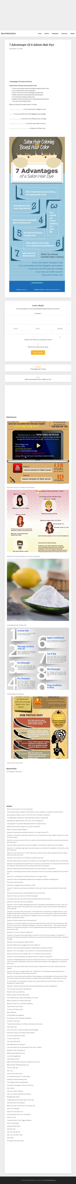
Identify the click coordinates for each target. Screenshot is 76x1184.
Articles (46, 33)
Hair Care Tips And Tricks (15, 1135)
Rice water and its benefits (15, 882)
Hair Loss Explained (13, 1123)
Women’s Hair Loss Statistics (16, 992)
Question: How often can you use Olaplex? (20, 902)
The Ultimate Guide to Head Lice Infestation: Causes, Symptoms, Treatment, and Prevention (35, 812)
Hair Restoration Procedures (16, 1103)
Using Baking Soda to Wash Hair (17, 625)
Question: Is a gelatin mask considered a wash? (21, 885)
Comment (38, 313)
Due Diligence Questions (14, 771)
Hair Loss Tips (11, 1117)
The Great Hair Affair (13, 1041)
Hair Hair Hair (11, 1129)
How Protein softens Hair (15, 763)
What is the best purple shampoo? (17, 829)
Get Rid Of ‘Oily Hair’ (13, 1021)
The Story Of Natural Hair (15, 1009)
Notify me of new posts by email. (38, 347)
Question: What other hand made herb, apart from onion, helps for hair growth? (31, 868)
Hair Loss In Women (13, 1108)
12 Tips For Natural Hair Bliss (16, 1035)
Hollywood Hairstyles (13, 1126)
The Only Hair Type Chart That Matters (19, 989)
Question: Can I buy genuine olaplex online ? (20, 942)
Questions (64, 33)
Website (60, 328)
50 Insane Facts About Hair (15, 1140)
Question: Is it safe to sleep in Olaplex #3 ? (20, 932)
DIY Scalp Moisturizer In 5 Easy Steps (18, 1076)
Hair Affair (10, 1138)
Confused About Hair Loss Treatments (18, 1114)
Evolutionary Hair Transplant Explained (19, 1018)
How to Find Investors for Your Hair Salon (20, 809)
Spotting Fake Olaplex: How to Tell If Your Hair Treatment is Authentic (28, 815)
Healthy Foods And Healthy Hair (17, 1079)
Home (40, 33)
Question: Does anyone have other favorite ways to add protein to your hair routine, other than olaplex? (36, 967)
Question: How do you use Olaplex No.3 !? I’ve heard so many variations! (29, 953)
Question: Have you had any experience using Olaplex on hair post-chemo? (30, 948)
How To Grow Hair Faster (15, 1073)
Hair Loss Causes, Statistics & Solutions (19, 1094)
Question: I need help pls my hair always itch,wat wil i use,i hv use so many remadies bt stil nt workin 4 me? (37, 872)
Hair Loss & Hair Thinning (15, 1091)
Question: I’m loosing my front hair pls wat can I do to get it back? (27, 876)
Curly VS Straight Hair (14, 1056)
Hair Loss (10, 1070)
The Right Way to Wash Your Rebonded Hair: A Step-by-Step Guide (27, 818)
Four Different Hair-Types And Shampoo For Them (22, 998)
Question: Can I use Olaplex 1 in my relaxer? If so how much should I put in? (30, 951)
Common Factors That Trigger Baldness (19, 1120)
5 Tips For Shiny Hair (13, 1038)
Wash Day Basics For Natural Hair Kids (19, 1000)
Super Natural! (11, 1012)
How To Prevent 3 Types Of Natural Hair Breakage (22, 1030)
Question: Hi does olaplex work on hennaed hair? (22, 920)
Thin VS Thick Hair (12, 1068)
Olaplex (72, 33)
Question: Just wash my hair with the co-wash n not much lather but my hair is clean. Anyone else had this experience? (37, 841)
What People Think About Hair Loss (18, 1065)
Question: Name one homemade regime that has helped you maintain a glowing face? (33, 879)
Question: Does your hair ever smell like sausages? (22, 896)
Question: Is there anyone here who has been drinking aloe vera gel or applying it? (32, 986)
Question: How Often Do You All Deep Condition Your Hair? (25, 858)
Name (16, 328)
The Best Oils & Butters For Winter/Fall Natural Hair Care (25, 1024)
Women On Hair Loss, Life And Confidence (20, 1003)
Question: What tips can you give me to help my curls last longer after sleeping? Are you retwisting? (37, 861)
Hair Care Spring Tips (13, 1132)
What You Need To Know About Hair (18, 995)
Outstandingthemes (50, 1180)
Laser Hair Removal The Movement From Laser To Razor (24, 1047)
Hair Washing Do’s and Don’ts (16, 1044)
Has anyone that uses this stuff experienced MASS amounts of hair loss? (29, 899)
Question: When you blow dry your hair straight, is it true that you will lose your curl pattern (35, 845)
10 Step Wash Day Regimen (15, 694)
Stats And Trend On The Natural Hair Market (20, 487)
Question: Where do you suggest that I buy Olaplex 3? (23, 945)
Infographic (55, 33)
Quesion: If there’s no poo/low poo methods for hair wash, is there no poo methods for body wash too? (36, 889)
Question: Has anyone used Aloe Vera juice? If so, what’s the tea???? (28, 832)
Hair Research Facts (13, 1059)
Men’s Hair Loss (12, 1027)
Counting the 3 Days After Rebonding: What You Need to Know (26, 823)
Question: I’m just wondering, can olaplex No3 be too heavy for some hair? (29, 956)
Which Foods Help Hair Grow (16, 1053)
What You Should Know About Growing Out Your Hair (23, 1062)
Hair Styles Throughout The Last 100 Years (20, 1085)
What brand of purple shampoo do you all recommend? (23, 556)
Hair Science (11, 1088)
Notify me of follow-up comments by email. (38, 339)
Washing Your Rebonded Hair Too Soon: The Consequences (25, 820)
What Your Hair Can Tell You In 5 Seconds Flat (21, 1105)
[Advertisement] (38, 15)
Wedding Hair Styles (13, 1097)
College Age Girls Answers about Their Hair (20, 1100)
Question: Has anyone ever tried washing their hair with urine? (26, 893)
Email (38, 328)
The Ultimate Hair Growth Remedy (17, 1082)
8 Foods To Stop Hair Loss (15, 1111)
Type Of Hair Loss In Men (15, 1006)
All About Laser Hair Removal (16, 1050)
